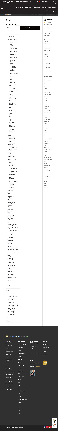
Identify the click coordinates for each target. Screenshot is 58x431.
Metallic (11, 76)
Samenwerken (8, 354)
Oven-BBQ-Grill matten (14, 180)
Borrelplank (11, 184)
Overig (10, 169)
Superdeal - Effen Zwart (13, 270)
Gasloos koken (32, 346)
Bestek (10, 117)
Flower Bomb (11, 95)
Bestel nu (29, 6)
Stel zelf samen (12, 84)
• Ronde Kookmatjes (13, 230)
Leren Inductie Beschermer (10, 346)
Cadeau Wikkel (11, 264)
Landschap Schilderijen (12, 216)
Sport (10, 85)
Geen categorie (11, 152)
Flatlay (10, 94)
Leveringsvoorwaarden (34, 353)
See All (8, 317)
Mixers (10, 162)
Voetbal (9, 261)
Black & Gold (10, 197)
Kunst (9, 255)
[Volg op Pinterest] (51, 427)
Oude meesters (13, 67)
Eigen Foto (35, 6)
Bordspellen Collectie (12, 219)
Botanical (11, 91)
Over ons (44, 351)
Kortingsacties (46, 7)
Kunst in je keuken (13, 171)
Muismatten (10, 275)
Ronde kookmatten (12, 250)
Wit (9, 114)
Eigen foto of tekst (13, 149)
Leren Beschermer (52, 6)
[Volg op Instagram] (47, 427)
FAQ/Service (47, 1)
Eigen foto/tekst (9, 345)
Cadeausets (10, 209)
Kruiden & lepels (13, 58)
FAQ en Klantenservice (46, 345)
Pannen (10, 175)
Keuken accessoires (9, 375)
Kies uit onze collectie (13, 147)
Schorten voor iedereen (13, 134)
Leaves (10, 106)
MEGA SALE (54, 7)
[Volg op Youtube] (49, 427)
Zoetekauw (10, 246)
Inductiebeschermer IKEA (10, 351)
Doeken (10, 141)
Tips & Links (8, 356)
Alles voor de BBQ (19, 7)
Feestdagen (11, 92)
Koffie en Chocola (12, 122)
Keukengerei (11, 166)
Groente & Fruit (11, 203)
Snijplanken (11, 187)
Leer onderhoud (11, 252)
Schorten (7, 384)
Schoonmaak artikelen (42, 8)
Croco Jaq (12, 79)
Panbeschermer (12, 164)
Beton (10, 87)
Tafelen (10, 172)
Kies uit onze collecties (14, 41)
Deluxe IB (10, 243)
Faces (11, 44)
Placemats (10, 268)
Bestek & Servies (11, 202)
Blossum (9, 280)
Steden (11, 55)
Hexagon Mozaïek (13, 48)
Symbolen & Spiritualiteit (13, 248)
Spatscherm (28, 7)
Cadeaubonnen (53, 8)
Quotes (11, 50)
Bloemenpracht (11, 218)
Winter (10, 132)
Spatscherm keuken (9, 371)
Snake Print (12, 82)
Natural (11, 78)
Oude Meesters (12, 109)
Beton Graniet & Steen (13, 52)
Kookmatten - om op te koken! (13, 228)
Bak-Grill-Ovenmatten (13, 181)
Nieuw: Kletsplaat (9, 389)
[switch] (54, 426)
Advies (54, 10)
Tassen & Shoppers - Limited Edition (12, 225)
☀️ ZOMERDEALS (21, 6)
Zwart (11, 42)
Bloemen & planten (14, 54)
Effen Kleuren (10, 256)
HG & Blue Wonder (11, 155)
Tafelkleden (11, 178)
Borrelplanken (11, 272)
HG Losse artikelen (13, 143)
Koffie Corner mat (12, 183)
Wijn (11, 61)
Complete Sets (12, 138)
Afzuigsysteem (33, 348)
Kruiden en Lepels (12, 104)
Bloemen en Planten (13, 90)
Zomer (9, 239)
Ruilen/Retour (54, 1)
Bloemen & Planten (21, 347)
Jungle (11, 47)
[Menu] (56, 419)
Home (15, 6)
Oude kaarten (13, 66)
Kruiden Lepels (12, 131)
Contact (42, 1)
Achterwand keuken (9, 374)
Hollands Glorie (11, 215)
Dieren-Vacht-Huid (12, 129)
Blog (56, 3)
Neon (9, 212)
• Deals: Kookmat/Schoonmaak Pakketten (13, 236)
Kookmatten (43, 6)
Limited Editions (11, 259)
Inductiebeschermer (12, 39)
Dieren (11, 64)
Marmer (11, 45)
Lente (9, 221)
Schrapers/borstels (13, 168)
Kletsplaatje (10, 205)
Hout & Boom (12, 60)
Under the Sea (12, 126)
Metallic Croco (13, 81)
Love (9, 253)
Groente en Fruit (12, 98)
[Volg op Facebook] (44, 427)
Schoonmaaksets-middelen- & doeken (12, 136)
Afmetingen (10, 150)
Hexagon (10, 101)
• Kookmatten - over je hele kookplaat (13, 232)
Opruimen (11, 165)
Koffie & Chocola (13, 57)
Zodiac (9, 222)
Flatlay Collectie (13, 69)
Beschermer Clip (11, 265)
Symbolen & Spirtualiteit (22, 399)
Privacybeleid (32, 355)
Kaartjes (9, 153)
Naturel (9, 242)
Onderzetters (12, 161)
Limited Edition (11, 258)
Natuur (11, 63)
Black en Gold (12, 88)
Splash (10, 113)
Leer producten (12, 140)
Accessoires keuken (30, 8)
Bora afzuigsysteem (9, 353)
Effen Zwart (10, 240)
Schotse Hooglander (13, 112)
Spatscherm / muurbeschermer (11, 145)
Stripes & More (11, 262)
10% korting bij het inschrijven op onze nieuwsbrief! (46, 348)
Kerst (9, 278)
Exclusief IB (10, 245)
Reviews (44, 355)
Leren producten (12, 174)
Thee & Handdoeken (12, 274)
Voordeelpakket (36, 7)
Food (10, 97)
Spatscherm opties (12, 277)
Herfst (10, 100)
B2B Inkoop (48, 10)
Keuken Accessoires (12, 159)
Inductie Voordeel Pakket (13, 249)
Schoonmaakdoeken (12, 156)
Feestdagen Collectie (12, 71)
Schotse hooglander (14, 73)
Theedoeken (11, 186)
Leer (10, 75)
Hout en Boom (12, 103)
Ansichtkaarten (11, 196)
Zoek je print (8, 348)
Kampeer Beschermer (19, 8)
